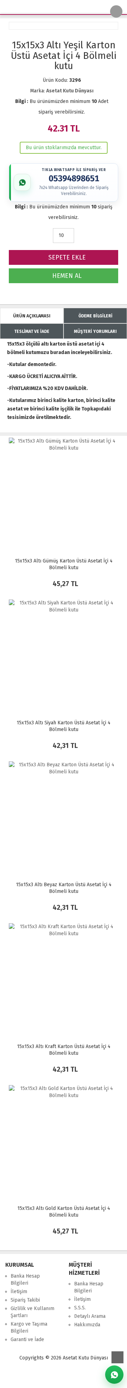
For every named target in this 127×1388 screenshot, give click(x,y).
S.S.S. (80, 1308)
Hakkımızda (87, 1325)
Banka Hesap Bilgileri (25, 1279)
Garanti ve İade (27, 1340)
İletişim (19, 1292)
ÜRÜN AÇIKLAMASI (31, 315)
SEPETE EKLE (66, 257)
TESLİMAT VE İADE (31, 331)
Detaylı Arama (89, 1316)
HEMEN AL (65, 276)
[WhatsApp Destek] (114, 1374)
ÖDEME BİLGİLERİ (95, 315)
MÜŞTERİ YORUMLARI (95, 331)
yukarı (117, 1357)
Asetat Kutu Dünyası (69, 91)
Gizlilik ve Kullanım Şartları (32, 1312)
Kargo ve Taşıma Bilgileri (29, 1327)
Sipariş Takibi (25, 1300)
